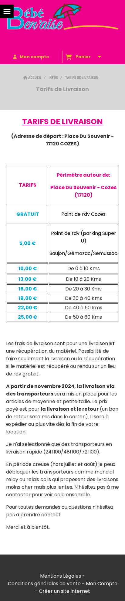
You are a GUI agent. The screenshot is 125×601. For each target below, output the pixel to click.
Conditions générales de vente (44, 583)
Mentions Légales (60, 575)
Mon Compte (101, 583)
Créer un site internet (64, 591)
